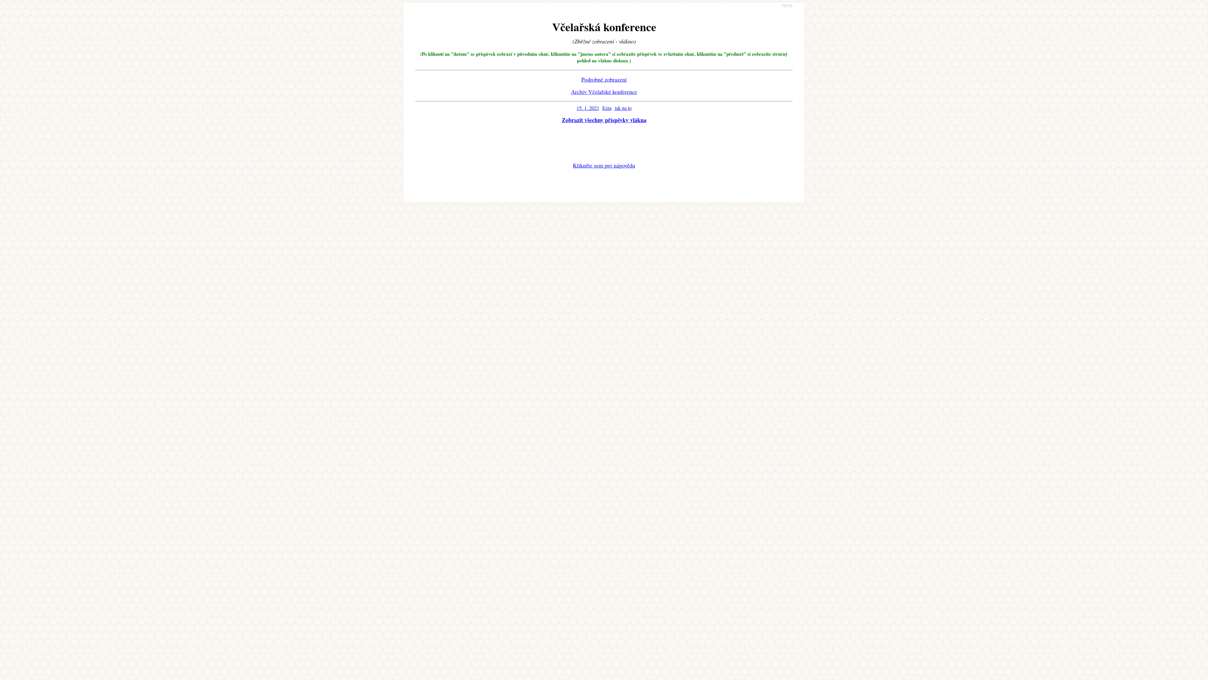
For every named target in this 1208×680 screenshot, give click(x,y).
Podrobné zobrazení (604, 79)
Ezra (607, 108)
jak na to (623, 108)
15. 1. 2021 (588, 108)
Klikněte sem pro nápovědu (604, 165)
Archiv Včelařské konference (604, 91)
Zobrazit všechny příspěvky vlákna (604, 120)
